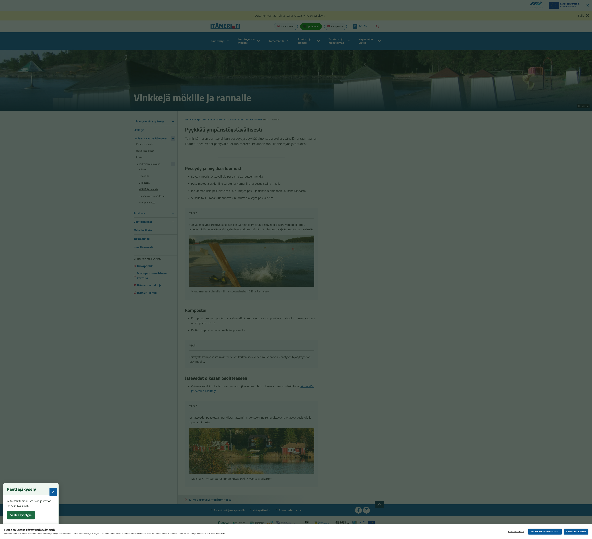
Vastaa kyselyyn (21, 515)
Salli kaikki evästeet (576, 532)
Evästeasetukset (516, 532)
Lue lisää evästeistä (216, 534)
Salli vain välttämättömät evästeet (545, 532)
